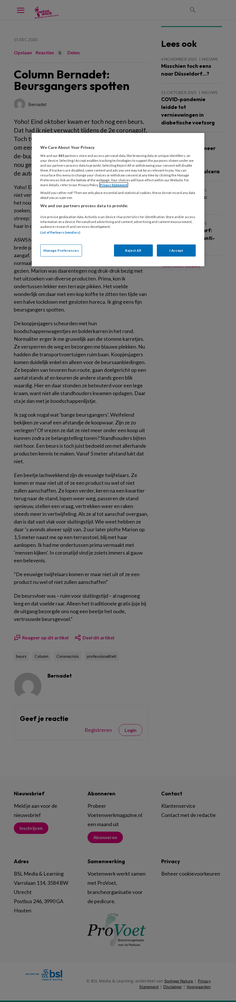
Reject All (133, 250)
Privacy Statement (113, 185)
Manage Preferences (61, 250)
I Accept (176, 250)
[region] (118, 199)
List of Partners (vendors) (60, 232)
